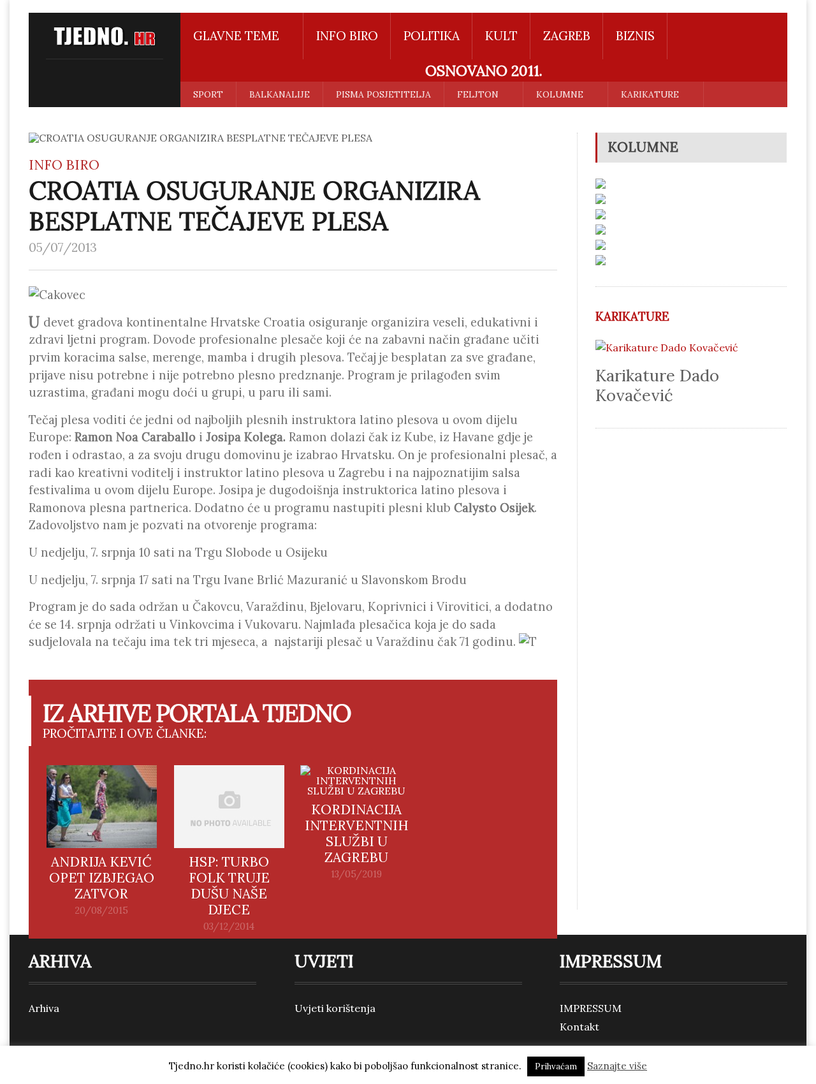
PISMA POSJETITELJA (383, 94)
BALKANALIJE (279, 94)
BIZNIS (635, 35)
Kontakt (579, 1026)
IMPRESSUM (591, 1008)
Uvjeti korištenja (335, 1008)
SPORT (208, 94)
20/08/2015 (101, 910)
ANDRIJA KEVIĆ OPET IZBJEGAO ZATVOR (101, 877)
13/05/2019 (356, 874)
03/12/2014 (228, 926)
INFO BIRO (347, 35)
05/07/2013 (63, 247)
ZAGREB (566, 35)
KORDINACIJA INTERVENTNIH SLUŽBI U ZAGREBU (357, 833)
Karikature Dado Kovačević (657, 385)
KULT (501, 35)
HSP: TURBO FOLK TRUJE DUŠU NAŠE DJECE (229, 885)
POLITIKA (432, 35)
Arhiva (44, 1008)
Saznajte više (617, 1066)
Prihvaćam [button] (556, 1066)
